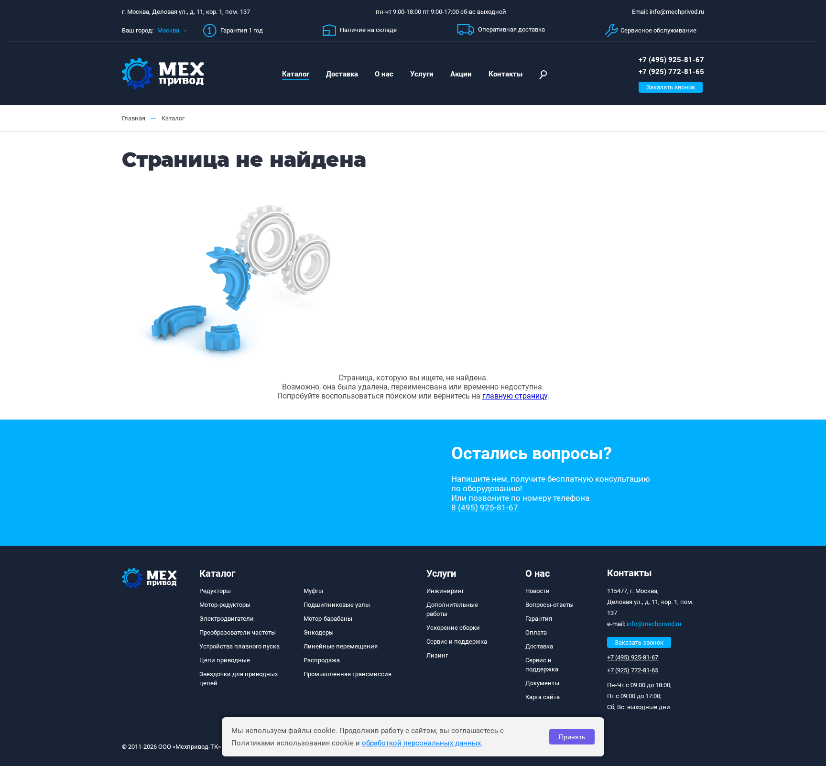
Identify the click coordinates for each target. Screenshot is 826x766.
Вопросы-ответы (549, 604)
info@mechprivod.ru (654, 623)
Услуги (422, 74)
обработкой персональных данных (421, 743)
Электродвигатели (226, 618)
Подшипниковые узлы (337, 604)
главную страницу (514, 395)
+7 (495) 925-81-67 (671, 59)
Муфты (313, 590)
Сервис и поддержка (456, 641)
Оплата (536, 632)
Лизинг (437, 655)
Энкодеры (319, 632)
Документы (542, 683)
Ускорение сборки (453, 627)
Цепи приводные (224, 660)
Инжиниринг (445, 590)
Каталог (295, 74)
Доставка (342, 74)
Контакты (505, 74)
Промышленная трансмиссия (347, 674)
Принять (572, 737)
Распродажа (322, 660)
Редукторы (215, 590)
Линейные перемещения (341, 646)
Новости (537, 590)
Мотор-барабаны (328, 618)
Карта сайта (542, 697)
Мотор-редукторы (224, 604)
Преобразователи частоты (237, 632)
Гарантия (538, 618)
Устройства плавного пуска (239, 646)
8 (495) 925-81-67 (484, 507)
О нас (384, 74)
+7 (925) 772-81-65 (671, 71)
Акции (461, 74)
